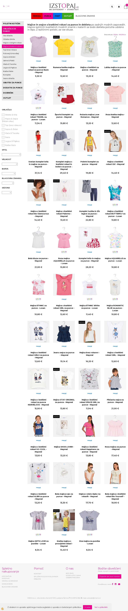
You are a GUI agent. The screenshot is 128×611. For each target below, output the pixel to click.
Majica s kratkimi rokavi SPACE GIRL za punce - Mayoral (90, 402)
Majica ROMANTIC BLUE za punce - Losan (115, 308)
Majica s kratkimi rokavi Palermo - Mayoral (64, 213)
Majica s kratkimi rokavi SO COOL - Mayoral (38, 449)
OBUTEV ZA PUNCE (12, 82)
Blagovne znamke (85, 16)
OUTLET (68, 16)
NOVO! (56, 37)
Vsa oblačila (7, 36)
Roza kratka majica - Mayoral (115, 115)
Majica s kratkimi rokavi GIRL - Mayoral (115, 353)
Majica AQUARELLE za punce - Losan (115, 259)
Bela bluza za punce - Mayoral (38, 259)
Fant (57, 16)
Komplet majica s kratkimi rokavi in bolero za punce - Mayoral (64, 165)
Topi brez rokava (10, 50)
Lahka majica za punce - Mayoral (115, 68)
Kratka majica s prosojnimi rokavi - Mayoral (64, 543)
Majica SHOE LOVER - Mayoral (64, 448)
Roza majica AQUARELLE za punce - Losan (64, 261)
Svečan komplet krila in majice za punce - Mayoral (38, 164)
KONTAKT (37, 574)
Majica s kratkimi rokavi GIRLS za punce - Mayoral (38, 355)
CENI (115, 34)
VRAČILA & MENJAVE (10, 581)
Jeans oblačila (8, 78)
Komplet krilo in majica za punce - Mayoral (89, 259)
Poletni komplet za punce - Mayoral (89, 163)
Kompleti (7, 75)
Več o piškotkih (101, 607)
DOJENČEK (8, 93)
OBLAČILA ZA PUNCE (9, 30)
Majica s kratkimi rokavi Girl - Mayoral (115, 163)
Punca (47, 16)
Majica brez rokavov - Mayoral (90, 353)
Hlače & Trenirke (9, 64)
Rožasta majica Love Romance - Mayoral (89, 115)
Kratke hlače (8, 71)
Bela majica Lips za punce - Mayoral (64, 495)
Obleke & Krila (9, 39)
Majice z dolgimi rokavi (12, 43)
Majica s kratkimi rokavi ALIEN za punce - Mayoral (38, 496)
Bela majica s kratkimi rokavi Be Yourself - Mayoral (115, 496)
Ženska (37, 16)
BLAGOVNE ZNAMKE (10, 587)
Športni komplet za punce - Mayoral (64, 115)
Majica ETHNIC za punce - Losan (38, 306)
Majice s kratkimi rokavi (12, 46)
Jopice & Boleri (9, 57)
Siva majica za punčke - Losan (89, 542)
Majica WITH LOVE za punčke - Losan (38, 542)
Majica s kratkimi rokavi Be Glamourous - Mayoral (38, 213)
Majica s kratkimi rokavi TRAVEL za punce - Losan (38, 117)
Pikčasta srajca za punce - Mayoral (115, 401)
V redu (87, 607)
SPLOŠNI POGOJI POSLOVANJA (46, 576)
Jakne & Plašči (8, 61)
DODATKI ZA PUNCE (12, 88)
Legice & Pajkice (10, 68)
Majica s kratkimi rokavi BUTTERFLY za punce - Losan (115, 213)
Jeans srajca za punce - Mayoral (64, 353)
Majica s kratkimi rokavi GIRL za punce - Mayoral (63, 308)
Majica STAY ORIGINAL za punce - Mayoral (64, 401)
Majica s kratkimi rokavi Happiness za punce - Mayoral (89, 449)
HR (8, 6)
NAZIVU (122, 34)
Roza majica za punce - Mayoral (115, 448)
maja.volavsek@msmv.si (91, 598)
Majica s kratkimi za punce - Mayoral (89, 68)
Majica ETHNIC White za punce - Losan (90, 306)
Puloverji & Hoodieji (11, 53)
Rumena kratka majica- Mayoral (64, 68)
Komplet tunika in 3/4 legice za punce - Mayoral (89, 213)
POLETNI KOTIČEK (11, 23)
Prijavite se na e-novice (110, 576)
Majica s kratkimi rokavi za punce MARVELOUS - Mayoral (38, 402)
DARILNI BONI (7, 584)
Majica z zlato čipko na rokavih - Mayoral (89, 495)
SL (4, 6)
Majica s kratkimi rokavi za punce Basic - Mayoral (38, 69)
